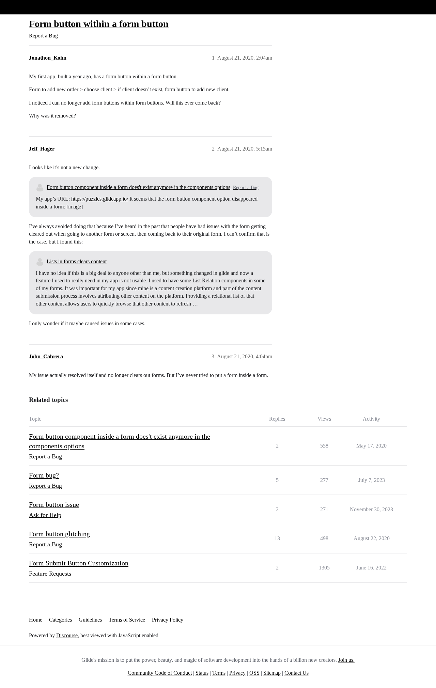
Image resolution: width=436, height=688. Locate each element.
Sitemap (272, 673)
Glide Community (22, 7)
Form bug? (44, 475)
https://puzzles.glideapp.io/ (99, 199)
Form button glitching (59, 533)
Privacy (237, 673)
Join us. (346, 660)
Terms (218, 673)
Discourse (67, 635)
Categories (60, 620)
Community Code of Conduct (160, 673)
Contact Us (296, 673)
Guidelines (90, 620)
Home (35, 620)
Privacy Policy (167, 620)
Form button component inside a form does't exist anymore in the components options (138, 187)
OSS (254, 673)
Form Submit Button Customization (78, 563)
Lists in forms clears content (77, 261)
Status (202, 673)
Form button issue (54, 504)
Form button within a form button (99, 23)
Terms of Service (127, 620)
